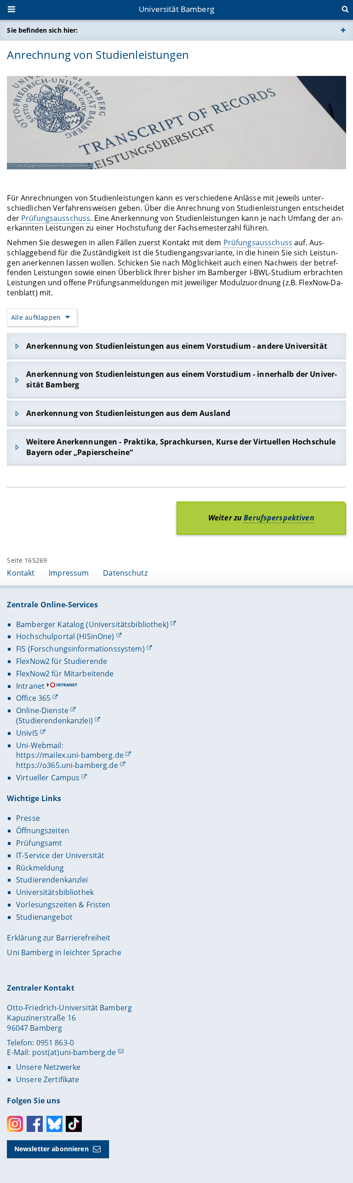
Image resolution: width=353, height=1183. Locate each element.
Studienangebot (44, 917)
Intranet (30, 686)
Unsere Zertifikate (48, 1079)
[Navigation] (12, 10)
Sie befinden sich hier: (42, 30)
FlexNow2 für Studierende (61, 661)
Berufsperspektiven (279, 518)
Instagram (15, 1124)
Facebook (35, 1124)
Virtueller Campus (48, 778)
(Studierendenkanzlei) (54, 721)
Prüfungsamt (39, 843)
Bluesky (54, 1124)
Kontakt (20, 573)
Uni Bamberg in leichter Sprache (64, 952)
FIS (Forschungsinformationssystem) (80, 649)
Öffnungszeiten (42, 830)
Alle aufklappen (36, 317)
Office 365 (33, 698)
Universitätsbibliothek (55, 892)
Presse (28, 818)
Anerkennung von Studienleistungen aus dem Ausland (128, 413)
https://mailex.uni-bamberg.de (70, 755)
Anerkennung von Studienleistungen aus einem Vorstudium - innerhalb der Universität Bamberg (181, 379)
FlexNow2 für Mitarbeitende (65, 674)
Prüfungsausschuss (55, 218)
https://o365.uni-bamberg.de (67, 765)
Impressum (69, 573)
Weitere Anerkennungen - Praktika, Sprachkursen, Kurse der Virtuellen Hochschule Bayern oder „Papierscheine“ (181, 447)
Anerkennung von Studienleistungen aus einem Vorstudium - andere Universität (176, 346)
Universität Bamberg (176, 9)
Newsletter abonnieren (51, 1148)
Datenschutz (125, 573)
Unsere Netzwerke (48, 1067)
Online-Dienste (42, 710)
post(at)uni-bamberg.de (74, 1052)
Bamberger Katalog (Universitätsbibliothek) (92, 624)
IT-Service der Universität (60, 855)
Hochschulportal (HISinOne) (65, 636)
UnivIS (27, 733)
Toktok (74, 1124)
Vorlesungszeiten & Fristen (63, 905)
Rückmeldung (40, 868)
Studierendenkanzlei (52, 880)
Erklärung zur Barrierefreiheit (58, 938)
